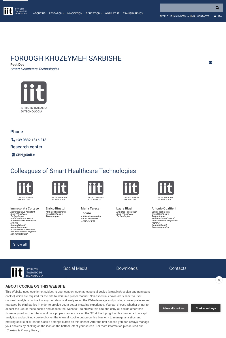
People (164, 16)
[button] (56, 11)
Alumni (191, 16)
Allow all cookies (174, 308)
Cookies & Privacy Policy (23, 330)
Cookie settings (206, 308)
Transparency (133, 13)
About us (39, 13)
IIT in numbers (178, 16)
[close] (219, 280)
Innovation (74, 13)
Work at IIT (112, 13)
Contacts (203, 16)
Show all (20, 244)
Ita (220, 16)
